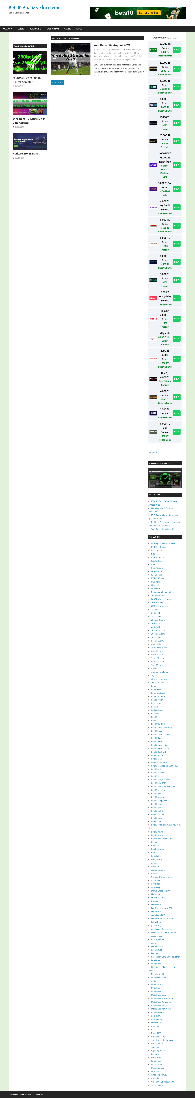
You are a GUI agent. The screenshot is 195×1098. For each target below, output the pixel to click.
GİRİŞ (176, 49)
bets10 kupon (157, 804)
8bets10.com (156, 651)
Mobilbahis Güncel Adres (162, 998)
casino (154, 863)
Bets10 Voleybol (158, 832)
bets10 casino (157, 769)
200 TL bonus (157, 602)
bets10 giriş (156, 793)
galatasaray (156, 925)
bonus (154, 852)
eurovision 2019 (158, 915)
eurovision (156, 911)
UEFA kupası (156, 1064)
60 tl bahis (156, 644)
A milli (154, 668)
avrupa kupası (157, 682)
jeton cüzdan (157, 946)
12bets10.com (157, 571)
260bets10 (155, 623)
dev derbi (155, 884)
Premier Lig (156, 1022)
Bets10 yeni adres (159, 835)
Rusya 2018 (156, 1033)
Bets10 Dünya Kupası (160, 779)
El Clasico (155, 894)
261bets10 (155, 627)
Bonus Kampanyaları (24, 46)
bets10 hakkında (158, 797)
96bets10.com (157, 661)
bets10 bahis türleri (159, 745)
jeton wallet (156, 950)
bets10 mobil (157, 811)
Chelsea (154, 873)
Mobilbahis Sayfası (159, 1005)
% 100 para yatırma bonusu (163, 543)
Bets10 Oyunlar (157, 814)
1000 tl (154, 554)
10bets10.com (157, 561)
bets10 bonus (157, 755)
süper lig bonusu (158, 1050)
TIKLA (176, 68)
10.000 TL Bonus (158, 547)
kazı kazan (156, 960)
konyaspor (156, 963)
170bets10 (155, 582)
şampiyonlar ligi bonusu (162, 1040)
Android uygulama (159, 672)
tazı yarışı (155, 1054)
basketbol (155, 707)
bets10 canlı (156, 759)
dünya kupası (157, 887)
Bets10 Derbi (156, 776)
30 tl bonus (156, 637)
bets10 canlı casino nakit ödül (164, 766)
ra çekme (155, 1026)
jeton (153, 943)
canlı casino (156, 859)
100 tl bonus (156, 550)
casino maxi (156, 866)
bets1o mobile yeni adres (162, 838)
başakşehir (156, 703)
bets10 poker (157, 818)
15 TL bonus (156, 575)
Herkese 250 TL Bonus (26, 153)
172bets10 (155, 588)
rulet (153, 1029)
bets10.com (153, 452)
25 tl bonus (156, 616)
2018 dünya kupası (159, 606)
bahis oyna (136, 50)
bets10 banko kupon (160, 748)
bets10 (133, 53)
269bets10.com (158, 630)
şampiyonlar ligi (158, 1036)
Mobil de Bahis (157, 984)
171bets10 (155, 585)
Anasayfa (7, 29)
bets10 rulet (156, 821)
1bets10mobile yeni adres (162, 592)
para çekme (156, 1016)
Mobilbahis (107, 59)
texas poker (156, 1057)
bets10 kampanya (159, 800)
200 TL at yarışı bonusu (161, 599)
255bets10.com (158, 620)
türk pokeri (156, 1061)
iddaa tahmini (157, 936)
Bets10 (21, 29)
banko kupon (157, 700)
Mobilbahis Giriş (158, 995)
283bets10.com (158, 634)
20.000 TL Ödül (158, 595)
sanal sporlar (157, 1043)
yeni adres (155, 1078)
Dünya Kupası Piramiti (161, 891)
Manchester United (159, 977)
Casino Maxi (53, 29)
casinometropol (158, 870)
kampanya (156, 953)
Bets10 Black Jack (158, 752)
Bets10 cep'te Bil (158, 772)
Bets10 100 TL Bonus (160, 724)
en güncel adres (158, 897)
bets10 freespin (158, 790)
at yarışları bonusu (159, 679)
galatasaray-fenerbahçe (161, 929)
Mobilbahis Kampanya (161, 1002)
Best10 (126, 53)
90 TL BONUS (157, 654)
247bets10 (155, 609)
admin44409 (116, 50)
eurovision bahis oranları (162, 918)
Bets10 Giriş (35, 29)
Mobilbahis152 (157, 1012)
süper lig (155, 1047)
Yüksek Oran (157, 1085)
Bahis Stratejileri (101, 53)
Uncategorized (157, 1068)
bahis (128, 50)
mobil (153, 981)
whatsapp (155, 1071)
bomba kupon (157, 849)
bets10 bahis (156, 741)
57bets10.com (157, 641)
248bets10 (155, 613)
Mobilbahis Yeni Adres (161, 1009)
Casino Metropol (73, 29)
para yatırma (156, 1019)
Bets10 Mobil (157, 807)
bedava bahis (157, 710)
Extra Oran (156, 922)
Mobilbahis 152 (158, 991)
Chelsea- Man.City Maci (161, 877)
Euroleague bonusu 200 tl (162, 908)
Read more (57, 82)
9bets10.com (156, 665)
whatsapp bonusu (159, 1075)
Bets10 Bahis (156, 738)
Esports (154, 901)
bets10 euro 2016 (158, 783)
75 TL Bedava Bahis (159, 647)
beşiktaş (155, 713)
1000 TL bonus (157, 557)
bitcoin (154, 842)
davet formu (156, 880)
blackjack (155, 845)
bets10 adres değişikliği (161, 727)
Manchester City (158, 974)
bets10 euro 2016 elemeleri (163, 786)
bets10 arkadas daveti (161, 734)
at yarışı (154, 675)
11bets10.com (157, 568)
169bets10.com (157, 578)
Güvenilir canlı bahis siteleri (111, 56)
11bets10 (154, 564)
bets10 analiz (157, 731)
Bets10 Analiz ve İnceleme (34, 7)
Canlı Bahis (156, 856)
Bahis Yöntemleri (116, 53)
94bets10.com (157, 658)
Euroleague (156, 904)
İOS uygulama (157, 939)
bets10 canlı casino (159, 762)
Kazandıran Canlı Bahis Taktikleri (165, 957)
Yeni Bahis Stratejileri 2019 (112, 45)
